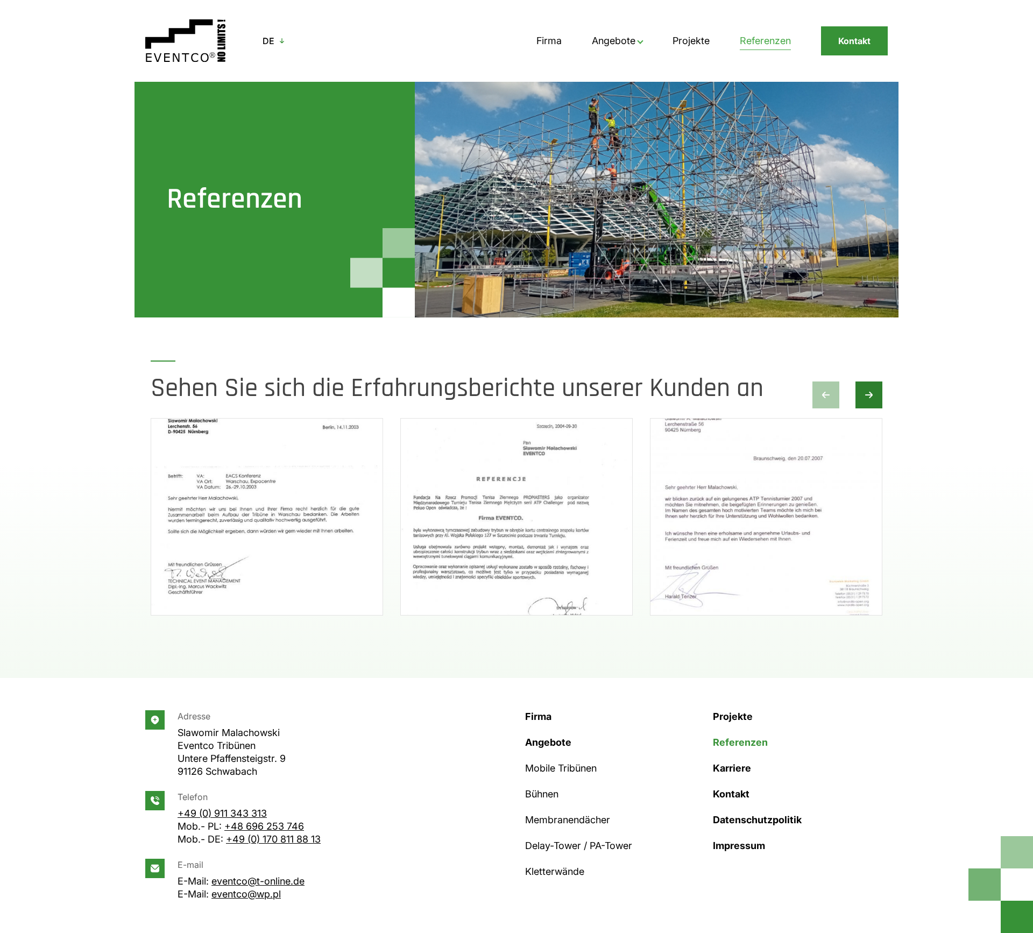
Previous (825, 394)
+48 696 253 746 (264, 826)
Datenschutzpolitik (757, 819)
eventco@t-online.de (258, 881)
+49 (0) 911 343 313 (222, 813)
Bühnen (541, 794)
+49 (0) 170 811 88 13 (273, 839)
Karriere (732, 768)
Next (868, 394)
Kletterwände (554, 871)
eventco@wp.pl (246, 894)
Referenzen (765, 40)
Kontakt (854, 41)
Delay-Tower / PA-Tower (578, 845)
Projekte (691, 40)
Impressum (739, 845)
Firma (549, 40)
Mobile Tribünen (561, 768)
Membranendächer (567, 819)
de (268, 41)
